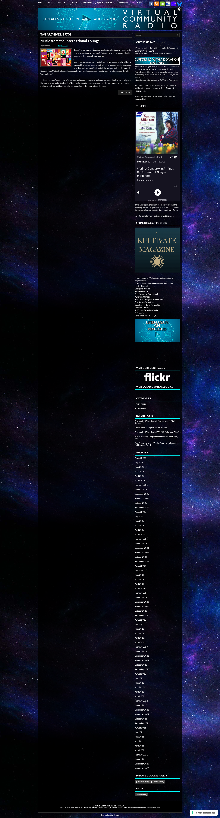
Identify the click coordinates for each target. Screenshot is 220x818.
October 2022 (141, 665)
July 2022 (139, 678)
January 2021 (141, 759)
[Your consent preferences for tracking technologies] (204, 813)
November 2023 (142, 606)
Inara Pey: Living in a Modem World (150, 299)
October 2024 (141, 557)
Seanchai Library (142, 307)
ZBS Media (139, 313)
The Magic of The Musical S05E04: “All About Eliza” (157, 432)
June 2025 (139, 521)
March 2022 (140, 696)
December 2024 (142, 548)
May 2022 (139, 687)
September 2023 (142, 615)
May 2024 (139, 579)
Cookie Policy (158, 782)
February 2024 (141, 593)
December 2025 (142, 494)
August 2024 (140, 566)
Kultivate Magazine (143, 297)
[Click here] (157, 250)
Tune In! (50, 2)
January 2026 (141, 489)
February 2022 (141, 701)
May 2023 (139, 633)
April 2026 (139, 476)
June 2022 (139, 683)
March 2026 (140, 480)
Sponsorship (87, 2)
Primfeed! (168, 53)
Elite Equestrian (141, 291)
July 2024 (139, 570)
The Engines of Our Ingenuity (147, 294)
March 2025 (140, 534)
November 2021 (142, 714)
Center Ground (141, 286)
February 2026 (141, 485)
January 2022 (141, 705)
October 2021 (141, 719)
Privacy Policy (143, 782)
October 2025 (141, 503)
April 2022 (139, 692)
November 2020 (142, 768)
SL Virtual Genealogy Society (147, 310)
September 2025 (142, 507)
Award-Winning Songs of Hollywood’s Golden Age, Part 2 (156, 437)
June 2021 (139, 737)
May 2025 (139, 525)
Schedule (73, 2)
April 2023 (139, 638)
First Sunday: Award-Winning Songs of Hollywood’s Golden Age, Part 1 (156, 444)
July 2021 (139, 732)
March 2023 (140, 642)
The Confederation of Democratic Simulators (154, 283)
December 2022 (142, 656)
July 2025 (139, 516)
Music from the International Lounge (70, 41)
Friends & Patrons (104, 2)
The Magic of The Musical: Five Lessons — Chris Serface (155, 422)
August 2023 (140, 620)
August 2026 (140, 458)
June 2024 (139, 575)
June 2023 (139, 629)
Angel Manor (140, 280)
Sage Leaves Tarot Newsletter (148, 305)
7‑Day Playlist (122, 2)
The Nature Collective (144, 302)
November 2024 (142, 552)
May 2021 (139, 741)
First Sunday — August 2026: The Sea (151, 427)
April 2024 (139, 584)
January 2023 (141, 651)
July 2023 (139, 624)
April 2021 (139, 746)
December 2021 (142, 710)
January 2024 (141, 597)
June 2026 (139, 467)
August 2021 (140, 728)
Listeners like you (149, 315)
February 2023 (141, 647)
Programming (63, 45)
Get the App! (137, 2)
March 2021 (140, 750)
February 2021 (141, 755)
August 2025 (140, 512)
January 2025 (141, 543)
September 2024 (142, 561)
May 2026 (139, 471)
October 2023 (141, 611)
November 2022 (142, 660)
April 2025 (139, 530)
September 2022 (142, 669)
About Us (61, 2)
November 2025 (142, 498)
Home (40, 2)
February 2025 (141, 539)
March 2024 (140, 588)
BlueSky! (147, 53)
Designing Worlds (142, 289)
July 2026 (139, 462)
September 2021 (142, 723)
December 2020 (142, 764)
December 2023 (142, 602)
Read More (125, 92)
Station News (140, 408)
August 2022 (140, 674)
